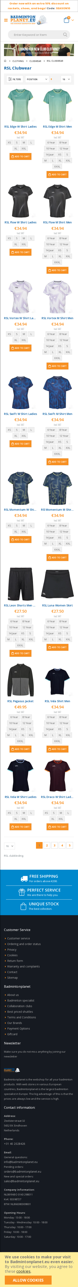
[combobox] (39, 34)
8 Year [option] (63, 142)
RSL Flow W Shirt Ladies (20, 222)
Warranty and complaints (23, 966)
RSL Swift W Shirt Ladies (20, 414)
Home (5, 60)
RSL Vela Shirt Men (57, 701)
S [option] (17, 142)
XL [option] (15, 148)
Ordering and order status (24, 944)
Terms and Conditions (21, 1017)
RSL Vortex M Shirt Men (57, 318)
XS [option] (9, 142)
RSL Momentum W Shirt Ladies (20, 509)
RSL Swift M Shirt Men (57, 414)
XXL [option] (24, 148)
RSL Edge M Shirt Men (57, 126)
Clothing (18, 61)
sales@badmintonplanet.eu (21, 1181)
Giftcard (12, 1034)
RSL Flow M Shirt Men (57, 222)
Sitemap (12, 977)
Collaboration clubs (19, 1006)
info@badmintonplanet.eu (21, 1162)
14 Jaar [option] (50, 154)
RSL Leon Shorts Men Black (20, 605)
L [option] (31, 142)
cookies (23, 1271)
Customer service (18, 938)
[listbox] (20, 146)
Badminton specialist (20, 1000)
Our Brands (14, 1023)
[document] (39, 1270)
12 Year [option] (63, 148)
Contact (12, 972)
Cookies (12, 955)
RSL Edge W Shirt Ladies (20, 126)
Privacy (11, 949)
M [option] (24, 142)
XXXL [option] (57, 166)
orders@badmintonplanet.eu (22, 1171)
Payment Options (18, 1028)
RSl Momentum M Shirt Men (57, 509)
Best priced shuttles (20, 1012)
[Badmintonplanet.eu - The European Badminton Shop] (29, 20)
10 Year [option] (50, 148)
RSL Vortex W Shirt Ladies (20, 318)
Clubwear (35, 61)
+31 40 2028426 (14, 1144)
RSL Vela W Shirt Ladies (20, 797)
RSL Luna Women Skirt (57, 605)
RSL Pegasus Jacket (20, 701)
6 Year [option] (51, 142)
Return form (15, 961)
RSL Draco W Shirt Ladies (57, 797)
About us (13, 995)
